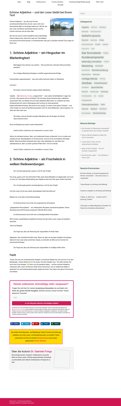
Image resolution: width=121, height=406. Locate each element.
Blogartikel (85, 40)
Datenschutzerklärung (24, 401)
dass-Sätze (94, 40)
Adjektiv (85, 27)
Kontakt (60, 5)
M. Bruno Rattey (86, 173)
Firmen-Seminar (57, 2)
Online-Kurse (41, 2)
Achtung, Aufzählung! (99, 184)
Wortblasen (103, 109)
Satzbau (87, 83)
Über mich (100, 2)
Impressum (12, 401)
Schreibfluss (85, 87)
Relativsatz (96, 74)
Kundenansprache (93, 57)
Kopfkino (105, 53)
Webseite (85, 109)
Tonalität (100, 96)
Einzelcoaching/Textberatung (79, 2)
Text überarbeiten (87, 96)
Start (19, 2)
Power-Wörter (86, 70)
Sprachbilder (97, 87)
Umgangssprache (87, 100)
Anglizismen (94, 27)
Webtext (94, 109)
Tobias (82, 197)
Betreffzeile (85, 31)
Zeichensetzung (99, 113)
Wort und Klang (86, 113)
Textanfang (104, 92)
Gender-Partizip (85, 48)
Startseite (85, 92)
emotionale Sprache (87, 44)
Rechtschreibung (100, 70)
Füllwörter (105, 44)
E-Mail (101, 40)
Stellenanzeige (94, 91)
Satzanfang (102, 78)
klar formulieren (91, 53)
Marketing (87, 65)
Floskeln (97, 44)
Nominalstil (99, 66)
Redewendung (86, 74)
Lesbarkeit (106, 61)
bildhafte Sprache (91, 35)
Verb (103, 104)
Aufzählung (102, 27)
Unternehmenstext (90, 104)
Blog (28, 2)
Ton (95, 96)
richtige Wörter (90, 78)
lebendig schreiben (92, 61)
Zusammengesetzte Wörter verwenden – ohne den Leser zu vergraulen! (94, 175)
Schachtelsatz (100, 83)
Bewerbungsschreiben (96, 31)
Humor (92, 48)
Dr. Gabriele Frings (41, 351)
